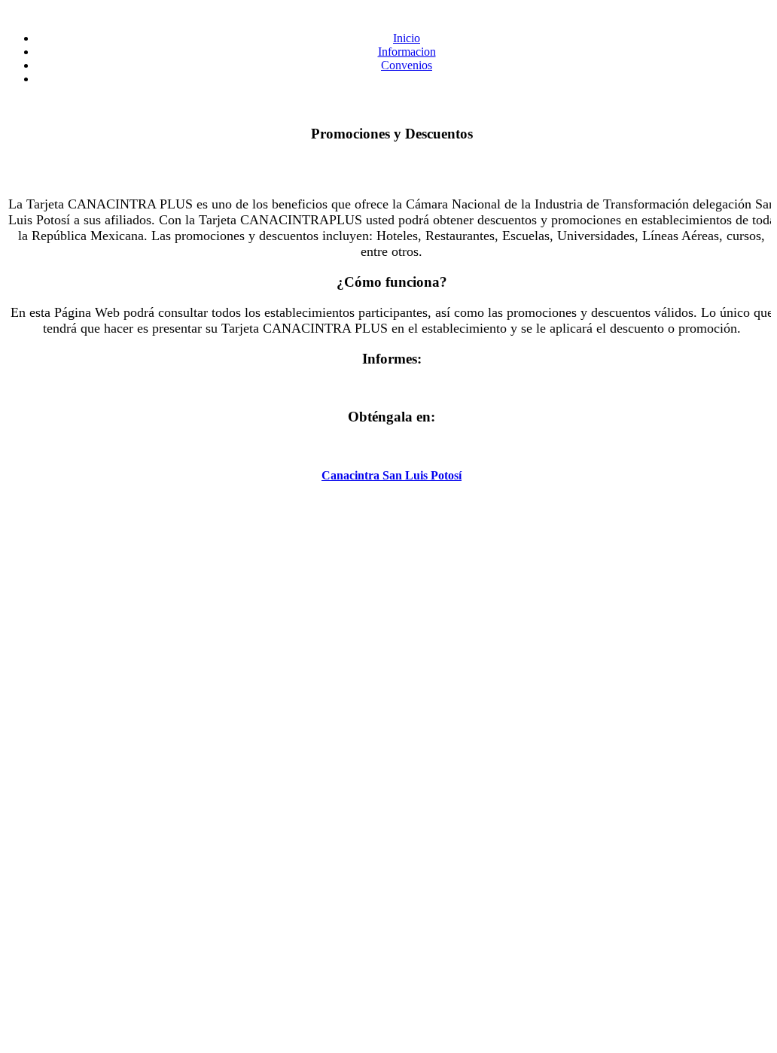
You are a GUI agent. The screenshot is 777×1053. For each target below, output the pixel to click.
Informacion (407, 51)
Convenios (406, 65)
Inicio (406, 38)
